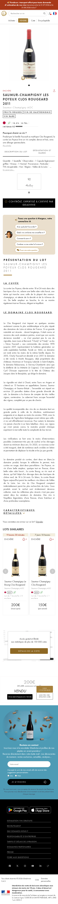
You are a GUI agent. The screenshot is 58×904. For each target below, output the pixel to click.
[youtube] (33, 865)
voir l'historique (45, 689)
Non (19, 775)
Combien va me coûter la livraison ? (30, 244)
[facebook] (10, 865)
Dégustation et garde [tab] (42, 151)
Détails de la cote (29, 651)
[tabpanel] (29, 165)
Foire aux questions (18, 857)
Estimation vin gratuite (20, 820)
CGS (37, 879)
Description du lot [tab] (16, 151)
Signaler (39, 521)
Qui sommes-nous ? (17, 831)
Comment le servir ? (24, 238)
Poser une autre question (28, 250)
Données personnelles (46, 879)
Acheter (11, 20)
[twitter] (17, 865)
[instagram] (25, 865)
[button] (27, 54)
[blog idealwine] (48, 865)
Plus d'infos (7, 145)
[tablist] (29, 152)
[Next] (52, 571)
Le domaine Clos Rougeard (28, 312)
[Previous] (5, 571)
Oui (11, 775)
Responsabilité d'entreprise (21, 836)
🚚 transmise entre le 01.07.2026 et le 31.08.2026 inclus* (29, 5)
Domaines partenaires (19, 846)
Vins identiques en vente (20, 697)
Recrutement (14, 826)
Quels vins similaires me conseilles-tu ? (31, 232)
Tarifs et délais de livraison (22, 841)
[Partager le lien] (54, 91)
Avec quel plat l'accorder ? (26, 227)
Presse (10, 852)
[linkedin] (40, 865)
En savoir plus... (8, 170)
